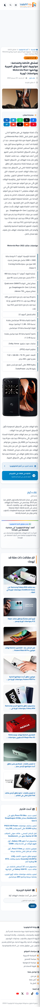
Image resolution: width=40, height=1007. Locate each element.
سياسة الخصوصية (30, 962)
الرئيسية (33, 49)
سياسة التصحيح (31, 959)
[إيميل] (13, 124)
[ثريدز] (20, 124)
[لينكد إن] (7, 120)
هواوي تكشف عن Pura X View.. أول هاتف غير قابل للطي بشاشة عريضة (22, 850)
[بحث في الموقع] (10, 5)
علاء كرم (32, 78)
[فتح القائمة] (16, 5)
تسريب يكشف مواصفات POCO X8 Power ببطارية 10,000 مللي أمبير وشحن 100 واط (20, 827)
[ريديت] (27, 124)
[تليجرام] (13, 120)
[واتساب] (20, 120)
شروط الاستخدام (30, 966)
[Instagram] (27, 993)
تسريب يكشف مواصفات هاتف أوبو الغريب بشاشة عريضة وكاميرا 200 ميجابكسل (21, 875)
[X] (22, 993)
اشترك (32, 905)
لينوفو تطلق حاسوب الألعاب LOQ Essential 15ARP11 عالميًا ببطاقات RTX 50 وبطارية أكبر (21, 859)
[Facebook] (37, 993)
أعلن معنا (33, 979)
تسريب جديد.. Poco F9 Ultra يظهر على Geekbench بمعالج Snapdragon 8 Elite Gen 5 (21, 818)
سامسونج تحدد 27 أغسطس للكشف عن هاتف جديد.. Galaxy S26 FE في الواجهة (21, 868)
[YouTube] (17, 993)
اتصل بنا (33, 983)
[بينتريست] (33, 124)
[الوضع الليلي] (5, 5)
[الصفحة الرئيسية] (28, 5)
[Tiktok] (32, 993)
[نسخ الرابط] (7, 124)
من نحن (34, 976)
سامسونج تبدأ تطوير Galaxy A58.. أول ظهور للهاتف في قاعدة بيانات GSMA (22, 842)
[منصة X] (27, 120)
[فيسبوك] (33, 120)
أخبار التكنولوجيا (23, 49)
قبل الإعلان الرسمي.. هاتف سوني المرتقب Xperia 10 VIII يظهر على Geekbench (20, 834)
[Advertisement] (20, 30)
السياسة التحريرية (30, 955)
